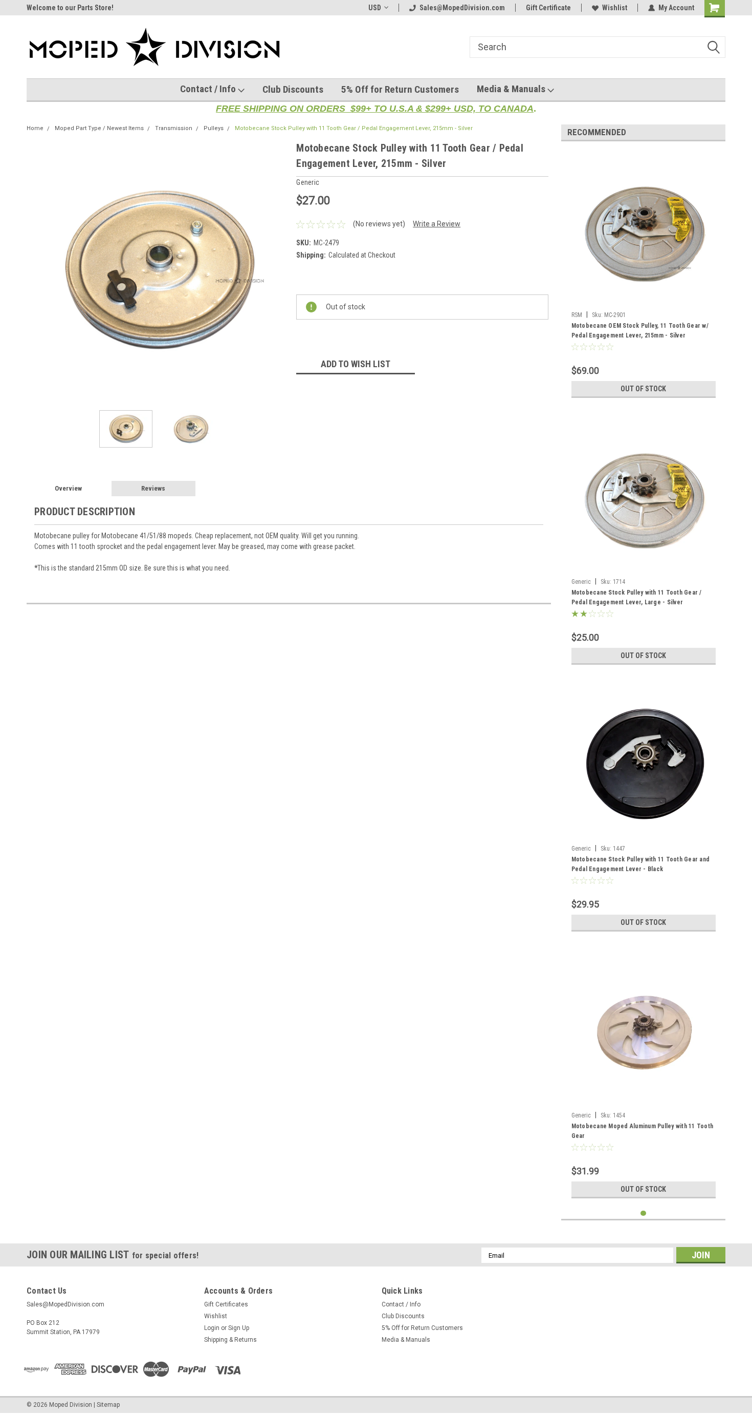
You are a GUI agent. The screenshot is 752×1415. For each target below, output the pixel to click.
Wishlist (614, 8)
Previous (37, 271)
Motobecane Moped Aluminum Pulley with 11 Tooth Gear (642, 1131)
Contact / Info (209, 89)
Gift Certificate (548, 8)
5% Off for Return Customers (400, 89)
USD (374, 8)
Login (211, 1328)
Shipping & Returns (230, 1339)
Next (278, 271)
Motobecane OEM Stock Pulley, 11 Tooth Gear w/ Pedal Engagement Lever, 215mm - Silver (640, 330)
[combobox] (597, 47)
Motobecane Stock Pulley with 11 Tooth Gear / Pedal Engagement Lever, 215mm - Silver (354, 128)
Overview (68, 488)
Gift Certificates (226, 1304)
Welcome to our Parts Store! (70, 8)
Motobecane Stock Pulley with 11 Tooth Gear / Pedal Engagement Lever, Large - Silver (636, 597)
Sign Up (238, 1328)
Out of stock (643, 389)
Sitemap (108, 1404)
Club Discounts (292, 89)
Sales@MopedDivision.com (462, 8)
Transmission (173, 128)
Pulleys (214, 128)
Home (35, 128)
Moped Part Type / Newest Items (99, 128)
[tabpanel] (643, 276)
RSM (576, 315)
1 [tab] (643, 1213)
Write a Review (436, 224)
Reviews (153, 488)
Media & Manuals (512, 89)
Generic (581, 581)
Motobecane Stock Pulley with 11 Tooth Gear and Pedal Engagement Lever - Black (640, 864)
